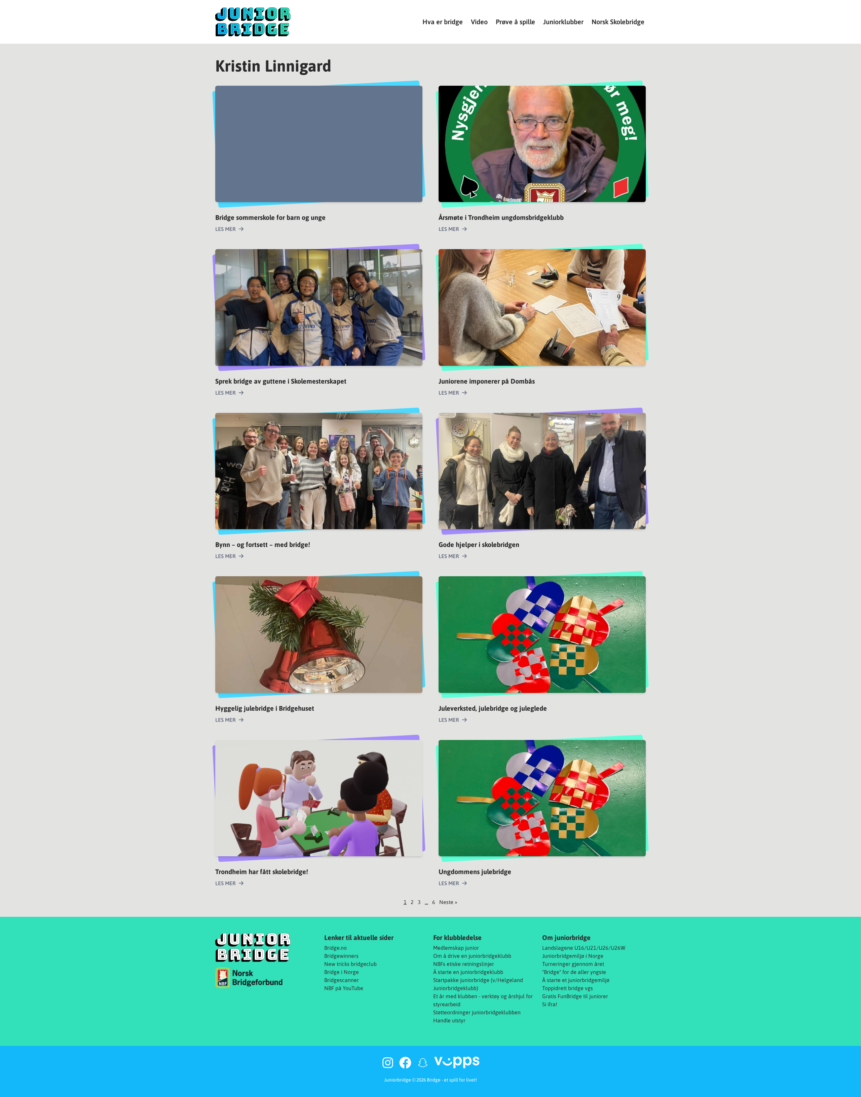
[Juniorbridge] (253, 21)
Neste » (448, 902)
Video (479, 22)
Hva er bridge (442, 22)
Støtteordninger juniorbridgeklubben (477, 1012)
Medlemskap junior (456, 948)
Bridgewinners (341, 956)
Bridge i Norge (341, 972)
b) (476, 988)
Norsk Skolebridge (618, 22)
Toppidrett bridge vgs (567, 988)
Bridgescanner (341, 980)
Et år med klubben (455, 996)
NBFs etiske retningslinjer (463, 964)
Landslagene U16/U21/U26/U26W (584, 948)
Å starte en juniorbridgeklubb (468, 972)
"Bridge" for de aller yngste (574, 972)
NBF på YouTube (343, 988)
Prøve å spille (515, 22)
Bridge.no (335, 948)
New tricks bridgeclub (350, 964)
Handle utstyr (449, 1020)
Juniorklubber (563, 22)
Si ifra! (549, 1004)
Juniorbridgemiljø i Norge (572, 956)
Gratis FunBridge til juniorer (575, 996)
